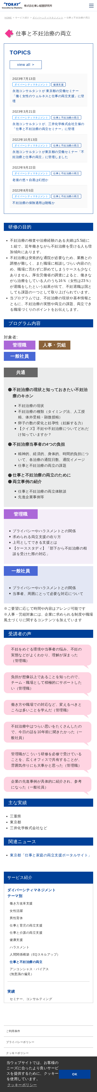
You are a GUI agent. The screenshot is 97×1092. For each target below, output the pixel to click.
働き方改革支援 (21, 903)
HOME (8, 17)
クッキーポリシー (17, 1053)
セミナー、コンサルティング (31, 999)
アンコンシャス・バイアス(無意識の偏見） (29, 971)
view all (25, 65)
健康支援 (16, 940)
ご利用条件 (13, 1031)
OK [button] (74, 1074)
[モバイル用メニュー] (91, 5)
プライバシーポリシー (20, 1042)
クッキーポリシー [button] (22, 1085)
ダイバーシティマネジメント (47, 17)
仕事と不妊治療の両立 (26, 962)
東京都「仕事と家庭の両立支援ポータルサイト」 (51, 855)
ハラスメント (19, 947)
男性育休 (16, 918)
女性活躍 (16, 911)
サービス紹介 (19, 877)
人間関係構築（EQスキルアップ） (35, 954)
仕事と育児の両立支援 (26, 925)
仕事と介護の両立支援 (26, 932)
